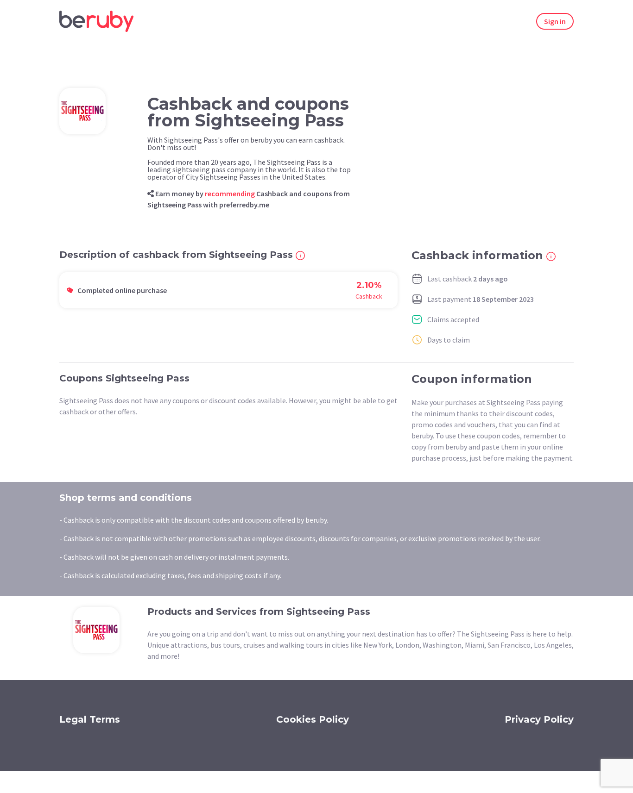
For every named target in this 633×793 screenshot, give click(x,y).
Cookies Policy (312, 719)
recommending (230, 193)
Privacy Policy (539, 719)
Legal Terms (89, 719)
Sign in (555, 21)
